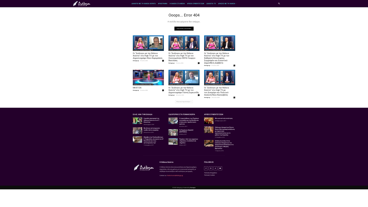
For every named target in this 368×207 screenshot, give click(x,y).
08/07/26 (137, 88)
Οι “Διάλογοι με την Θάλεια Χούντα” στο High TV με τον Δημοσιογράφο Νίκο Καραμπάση (147, 55)
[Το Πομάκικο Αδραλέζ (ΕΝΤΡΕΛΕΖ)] (173, 132)
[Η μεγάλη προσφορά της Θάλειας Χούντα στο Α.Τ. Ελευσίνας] (137, 120)
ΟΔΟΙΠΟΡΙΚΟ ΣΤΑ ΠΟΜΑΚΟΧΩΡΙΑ (181, 114)
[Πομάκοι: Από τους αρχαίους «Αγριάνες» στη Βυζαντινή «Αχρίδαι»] (173, 141)
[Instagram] (211, 168)
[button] (279, 3)
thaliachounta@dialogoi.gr (175, 175)
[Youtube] (220, 168)
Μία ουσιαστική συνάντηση (223, 118)
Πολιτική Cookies (209, 175)
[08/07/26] (148, 77)
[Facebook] (206, 168)
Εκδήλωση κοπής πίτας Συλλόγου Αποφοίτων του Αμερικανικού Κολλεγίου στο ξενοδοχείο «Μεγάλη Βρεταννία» (224, 144)
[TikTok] (215, 168)
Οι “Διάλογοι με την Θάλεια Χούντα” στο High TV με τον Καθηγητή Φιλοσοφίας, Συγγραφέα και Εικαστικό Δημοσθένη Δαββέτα (216, 58)
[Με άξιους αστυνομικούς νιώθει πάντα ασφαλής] (137, 130)
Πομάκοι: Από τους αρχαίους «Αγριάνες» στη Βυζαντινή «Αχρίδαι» (188, 141)
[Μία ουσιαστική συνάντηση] (208, 120)
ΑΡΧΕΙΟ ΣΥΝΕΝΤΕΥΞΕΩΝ (213, 114)
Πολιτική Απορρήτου (210, 173)
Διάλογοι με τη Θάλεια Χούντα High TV (143, 50)
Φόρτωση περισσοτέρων (183, 101)
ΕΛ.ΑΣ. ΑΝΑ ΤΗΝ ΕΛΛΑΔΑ (142, 114)
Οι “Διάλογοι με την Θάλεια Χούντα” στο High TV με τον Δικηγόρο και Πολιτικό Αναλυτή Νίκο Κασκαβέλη (216, 91)
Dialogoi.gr (136, 60)
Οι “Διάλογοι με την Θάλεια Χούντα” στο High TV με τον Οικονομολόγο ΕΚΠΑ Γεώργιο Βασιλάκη (181, 57)
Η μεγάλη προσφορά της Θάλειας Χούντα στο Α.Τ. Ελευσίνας (152, 120)
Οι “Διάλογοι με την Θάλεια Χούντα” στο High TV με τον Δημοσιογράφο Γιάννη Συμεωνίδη (183, 90)
